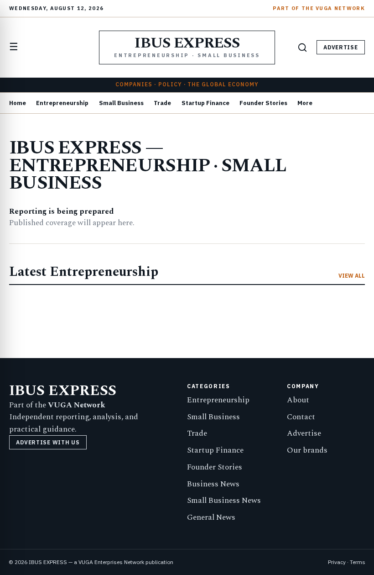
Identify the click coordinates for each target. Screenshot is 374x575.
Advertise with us (47, 442)
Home (17, 103)
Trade (162, 103)
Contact (301, 417)
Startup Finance (205, 103)
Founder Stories (263, 103)
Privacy (337, 562)
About (298, 400)
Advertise (340, 47)
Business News (213, 484)
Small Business (121, 103)
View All (351, 276)
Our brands (307, 450)
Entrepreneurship (62, 103)
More (304, 103)
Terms (357, 562)
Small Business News (224, 500)
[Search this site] (302, 47)
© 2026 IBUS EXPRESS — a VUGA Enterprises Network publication (91, 562)
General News (211, 517)
